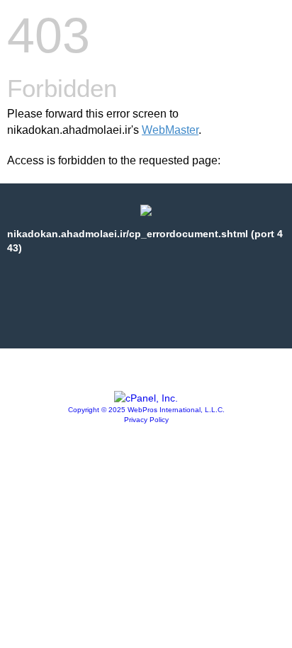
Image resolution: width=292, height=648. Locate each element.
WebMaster (170, 130)
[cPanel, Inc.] (146, 398)
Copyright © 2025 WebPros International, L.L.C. (146, 410)
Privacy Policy (146, 420)
